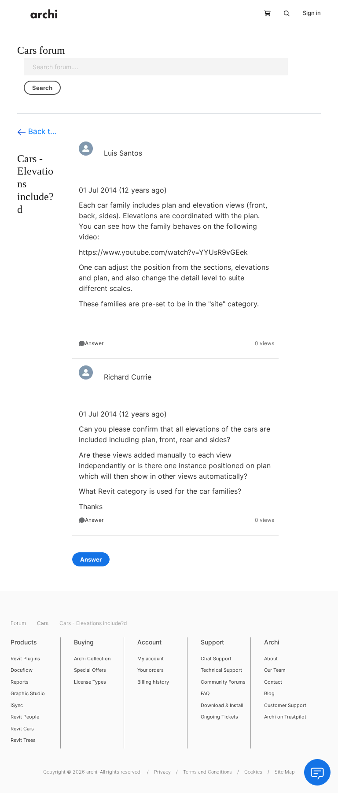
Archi (271, 642)
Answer (94, 343)
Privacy (162, 772)
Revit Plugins (25, 658)
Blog (269, 693)
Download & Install (222, 705)
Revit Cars (22, 729)
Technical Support (221, 670)
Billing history (153, 682)
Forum (19, 623)
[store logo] (44, 14)
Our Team (275, 670)
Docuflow (22, 670)
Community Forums (223, 682)
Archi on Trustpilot (285, 717)
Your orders (150, 670)
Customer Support (285, 705)
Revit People (25, 717)
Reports (20, 682)
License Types (90, 682)
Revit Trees (23, 740)
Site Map (285, 772)
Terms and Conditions (207, 772)
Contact (273, 682)
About (271, 658)
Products (24, 642)
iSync (17, 705)
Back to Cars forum (41, 131)
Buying (84, 642)
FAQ (205, 693)
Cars (43, 623)
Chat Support (216, 658)
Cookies (253, 772)
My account (150, 658)
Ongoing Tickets (219, 717)
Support (212, 642)
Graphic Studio (28, 693)
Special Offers (90, 670)
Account (149, 642)
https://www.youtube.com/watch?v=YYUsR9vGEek (163, 252)
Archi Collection (92, 658)
